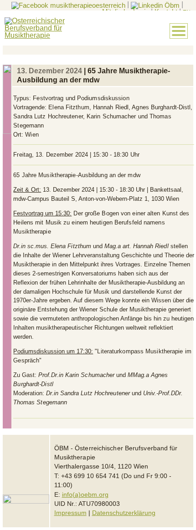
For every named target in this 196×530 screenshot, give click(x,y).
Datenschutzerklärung (123, 513)
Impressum (70, 513)
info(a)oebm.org (85, 494)
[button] (179, 31)
